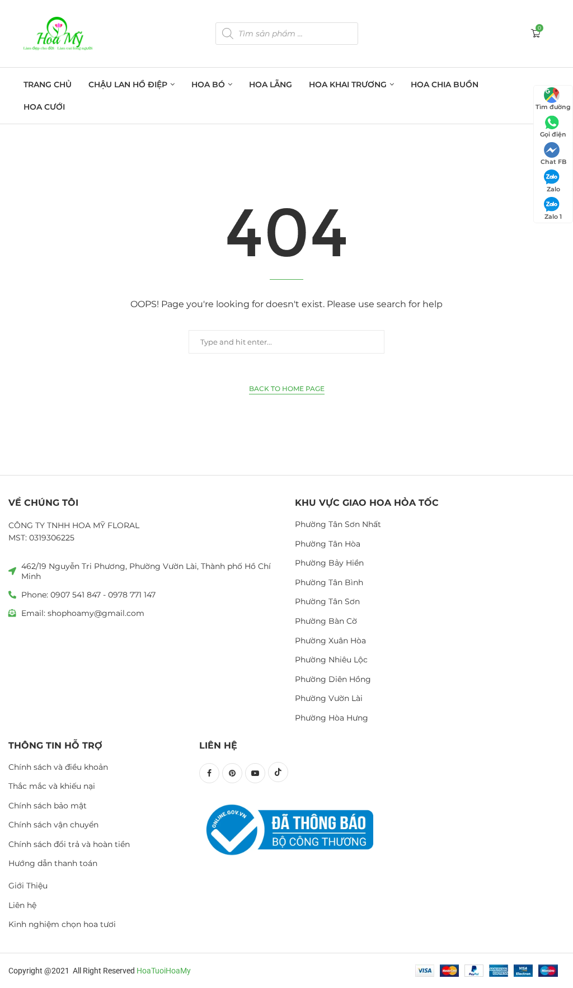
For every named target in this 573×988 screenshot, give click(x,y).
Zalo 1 (553, 216)
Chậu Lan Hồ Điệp (127, 84)
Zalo (553, 189)
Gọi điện (553, 134)
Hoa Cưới (44, 107)
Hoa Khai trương (348, 84)
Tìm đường (553, 107)
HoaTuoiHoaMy (164, 970)
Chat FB (553, 162)
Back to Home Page (287, 388)
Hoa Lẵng (270, 84)
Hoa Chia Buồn (444, 84)
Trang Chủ (48, 84)
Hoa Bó (208, 84)
